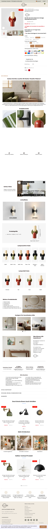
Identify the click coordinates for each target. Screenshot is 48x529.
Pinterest (29, 70)
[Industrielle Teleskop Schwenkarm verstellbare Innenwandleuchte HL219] (24, 412)
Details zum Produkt (6, 389)
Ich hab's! (43, 526)
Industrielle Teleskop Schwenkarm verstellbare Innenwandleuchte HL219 (24, 422)
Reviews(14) (4, 396)
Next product (46, 10)
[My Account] (41, 5)
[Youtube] (34, 520)
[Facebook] (25, 520)
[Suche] (6, 5)
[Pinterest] (31, 520)
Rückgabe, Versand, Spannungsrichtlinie (11, 393)
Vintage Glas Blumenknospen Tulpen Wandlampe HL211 (8, 421)
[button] (2, 19)
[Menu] (2, 5)
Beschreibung (4, 76)
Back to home (44, 10)
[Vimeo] (37, 520)
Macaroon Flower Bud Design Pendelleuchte (39, 476)
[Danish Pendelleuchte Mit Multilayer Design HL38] (24, 466)
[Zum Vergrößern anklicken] (3, 28)
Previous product (43, 10)
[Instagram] (28, 520)
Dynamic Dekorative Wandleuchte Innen (39, 421)
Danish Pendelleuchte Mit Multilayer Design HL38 (24, 476)
